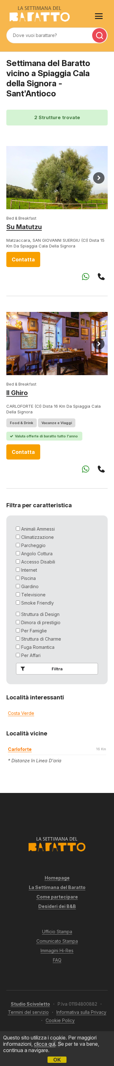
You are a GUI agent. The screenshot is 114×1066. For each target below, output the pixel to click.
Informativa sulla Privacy (81, 1012)
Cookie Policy (60, 1020)
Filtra (57, 668)
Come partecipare (57, 896)
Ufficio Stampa (57, 931)
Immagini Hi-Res (57, 950)
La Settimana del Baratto (57, 887)
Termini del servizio (28, 1012)
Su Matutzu (24, 227)
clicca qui (44, 1044)
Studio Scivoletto (30, 1004)
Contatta (23, 259)
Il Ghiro (17, 393)
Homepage (57, 877)
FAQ (57, 960)
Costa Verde (21, 713)
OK (57, 1060)
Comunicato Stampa (57, 941)
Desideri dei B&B (57, 906)
